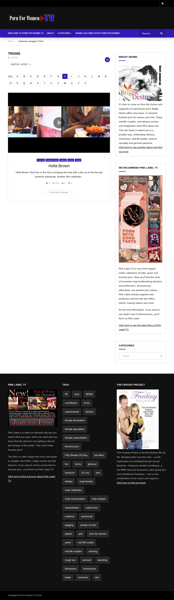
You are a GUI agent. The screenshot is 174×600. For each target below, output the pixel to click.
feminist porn (72, 446)
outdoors (69, 516)
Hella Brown (59, 166)
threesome (70, 568)
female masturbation (76, 437)
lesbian (69, 481)
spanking (102, 560)
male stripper (99, 498)
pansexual (86, 516)
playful (68, 533)
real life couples (73, 551)
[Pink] (32, 425)
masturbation (72, 507)
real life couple (86, 542)
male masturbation (75, 498)
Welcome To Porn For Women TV (26, 33)
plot (81, 533)
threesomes (89, 568)
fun (66, 464)
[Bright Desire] (140, 100)
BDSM (89, 394)
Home (10, 41)
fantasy (89, 411)
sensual (86, 560)
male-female (86, 481)
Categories (63, 33)
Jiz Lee (85, 472)
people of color (88, 525)
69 (66, 394)
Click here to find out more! (131, 482)
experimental (72, 411)
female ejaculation (74, 429)
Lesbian (63, 160)
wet (97, 577)
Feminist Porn (52, 160)
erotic (87, 402)
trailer (68, 577)
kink (98, 472)
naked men (92, 507)
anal (76, 394)
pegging (69, 525)
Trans (78, 160)
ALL (10, 76)
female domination (75, 420)
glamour (92, 464)
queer (68, 542)
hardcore (70, 472)
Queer (70, 160)
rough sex (70, 560)
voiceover (83, 577)
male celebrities (73, 490)
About (50, 33)
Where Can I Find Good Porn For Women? (97, 33)
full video (99, 455)
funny (78, 464)
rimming (93, 551)
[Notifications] (162, 3)
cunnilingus (71, 402)
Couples (41, 160)
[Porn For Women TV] (32, 18)
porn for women (97, 533)
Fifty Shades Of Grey (76, 455)
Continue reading (59, 192)
